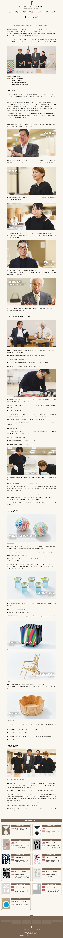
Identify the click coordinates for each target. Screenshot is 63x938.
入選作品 (45, 11)
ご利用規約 (36, 923)
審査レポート (31, 11)
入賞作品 (38, 11)
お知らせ (10, 11)
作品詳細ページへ (10, 543)
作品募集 (17, 11)
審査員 (24, 11)
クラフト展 (52, 11)
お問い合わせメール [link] (32, 933)
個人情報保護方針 (46, 923)
